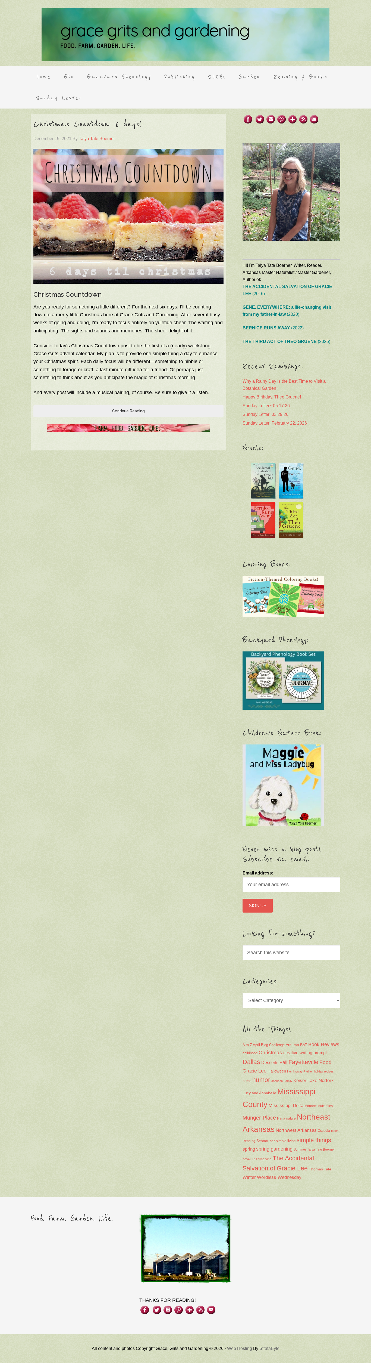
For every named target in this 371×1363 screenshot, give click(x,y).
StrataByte (269, 1348)
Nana (281, 1118)
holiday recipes (324, 1071)
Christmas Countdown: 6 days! (87, 124)
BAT (303, 1045)
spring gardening (274, 1149)
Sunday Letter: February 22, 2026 (275, 423)
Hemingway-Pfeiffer (300, 1071)
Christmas (270, 1052)
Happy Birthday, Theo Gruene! (272, 397)
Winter (249, 1177)
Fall (283, 1062)
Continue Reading (128, 411)
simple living (285, 1141)
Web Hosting (239, 1348)
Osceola (324, 1131)
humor (261, 1079)
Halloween (277, 1071)
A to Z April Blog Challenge (264, 1045)
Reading (249, 1141)
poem (334, 1130)
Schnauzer (265, 1141)
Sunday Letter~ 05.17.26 (266, 405)
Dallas (251, 1061)
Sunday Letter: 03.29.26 (265, 414)
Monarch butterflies (318, 1106)
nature (291, 1118)
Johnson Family (281, 1081)
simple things (314, 1140)
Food (325, 1062)
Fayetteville (303, 1062)
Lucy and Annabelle (259, 1093)
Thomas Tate (320, 1169)
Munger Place (259, 1117)
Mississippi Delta (286, 1105)
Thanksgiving (262, 1159)
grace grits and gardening (185, 34)
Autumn (292, 1045)
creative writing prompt (305, 1052)
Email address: (258, 873)
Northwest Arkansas (296, 1130)
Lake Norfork (320, 1080)
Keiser (299, 1080)
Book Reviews (323, 1044)
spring (249, 1149)
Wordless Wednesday (279, 1177)
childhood (250, 1053)
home (247, 1081)
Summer (300, 1149)
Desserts (269, 1062)
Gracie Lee (254, 1071)
